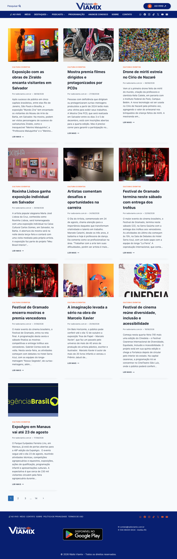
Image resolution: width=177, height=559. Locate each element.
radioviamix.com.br (23, 94)
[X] (158, 14)
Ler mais (18, 137)
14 (36, 498)
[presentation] (33, 45)
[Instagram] (149, 14)
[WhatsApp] (140, 14)
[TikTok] (153, 14)
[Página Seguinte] (43, 498)
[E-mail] (167, 14)
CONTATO (127, 14)
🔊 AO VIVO (15, 14)
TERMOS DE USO (75, 517)
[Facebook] (145, 14)
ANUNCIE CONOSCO (98, 14)
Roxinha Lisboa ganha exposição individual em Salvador (31, 196)
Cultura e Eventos (21, 67)
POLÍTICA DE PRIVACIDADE (55, 517)
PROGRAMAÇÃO (76, 14)
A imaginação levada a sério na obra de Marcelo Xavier (87, 312)
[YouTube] (162, 14)
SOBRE (115, 14)
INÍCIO (28, 14)
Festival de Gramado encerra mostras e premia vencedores (30, 312)
